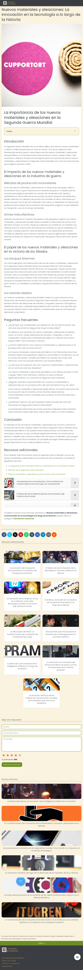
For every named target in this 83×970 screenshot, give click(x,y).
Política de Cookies (9, 961)
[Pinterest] (20, 534)
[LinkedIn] (37, 534)
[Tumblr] (31, 534)
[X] (15, 534)
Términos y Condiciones (11, 963)
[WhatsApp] (26, 534)
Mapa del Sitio (7, 966)
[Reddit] (54, 534)
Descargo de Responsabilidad (13, 958)
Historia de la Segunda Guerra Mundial (25, 470)
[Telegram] (43, 534)
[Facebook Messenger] (9, 534)
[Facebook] (4, 534)
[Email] (48, 534)
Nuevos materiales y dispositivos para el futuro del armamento (37, 474)
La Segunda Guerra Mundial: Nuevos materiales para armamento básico (41, 466)
